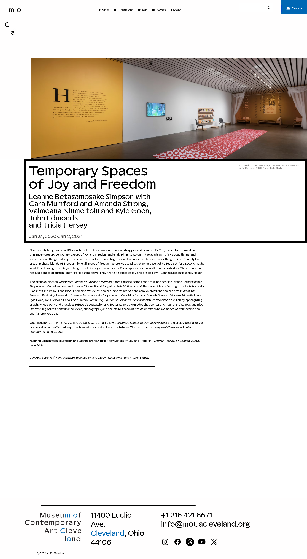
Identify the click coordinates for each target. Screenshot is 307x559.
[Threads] (190, 542)
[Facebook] (177, 542)
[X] (214, 542)
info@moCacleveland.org (205, 523)
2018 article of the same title (142, 286)
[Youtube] (202, 542)
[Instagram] (165, 542)
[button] (142, 10)
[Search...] (269, 7)
